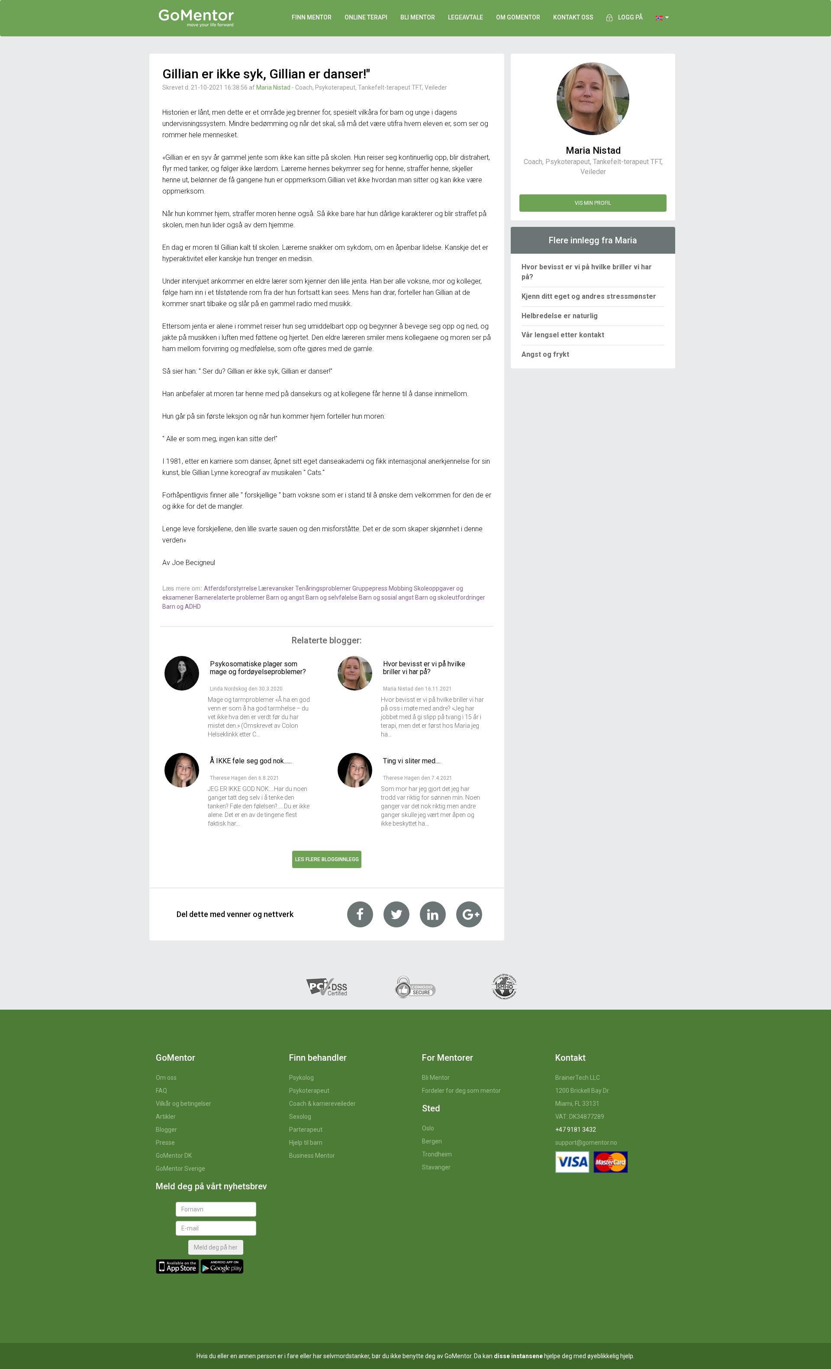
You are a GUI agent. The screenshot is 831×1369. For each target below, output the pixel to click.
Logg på (630, 17)
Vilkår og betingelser (183, 1103)
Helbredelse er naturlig (560, 316)
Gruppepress (370, 588)
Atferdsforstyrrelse (231, 588)
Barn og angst (286, 597)
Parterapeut (305, 1129)
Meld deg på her (216, 1247)
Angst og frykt (545, 354)
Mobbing (401, 588)
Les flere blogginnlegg (327, 859)
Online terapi (366, 17)
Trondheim (437, 1154)
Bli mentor (417, 17)
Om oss (166, 1077)
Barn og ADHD (181, 606)
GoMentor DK (174, 1155)
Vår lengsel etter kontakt (563, 335)
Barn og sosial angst (387, 597)
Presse (165, 1142)
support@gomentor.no (586, 1142)
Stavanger (436, 1167)
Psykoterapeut (309, 1090)
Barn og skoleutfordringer (450, 597)
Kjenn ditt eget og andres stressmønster (589, 296)
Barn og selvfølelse (332, 597)
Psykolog (301, 1077)
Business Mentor (312, 1155)
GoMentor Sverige (180, 1168)
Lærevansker (276, 588)
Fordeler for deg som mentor (461, 1090)
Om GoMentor (518, 17)
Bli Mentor (436, 1077)
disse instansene (518, 1356)
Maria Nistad (274, 87)
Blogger (166, 1129)
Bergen (432, 1141)
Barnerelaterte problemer (230, 597)
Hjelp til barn (305, 1142)
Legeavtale (465, 17)
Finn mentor (312, 17)
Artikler (166, 1116)
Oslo (428, 1128)
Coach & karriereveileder (322, 1103)
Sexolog (300, 1116)
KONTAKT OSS (573, 17)
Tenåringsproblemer (323, 588)
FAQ (161, 1090)
